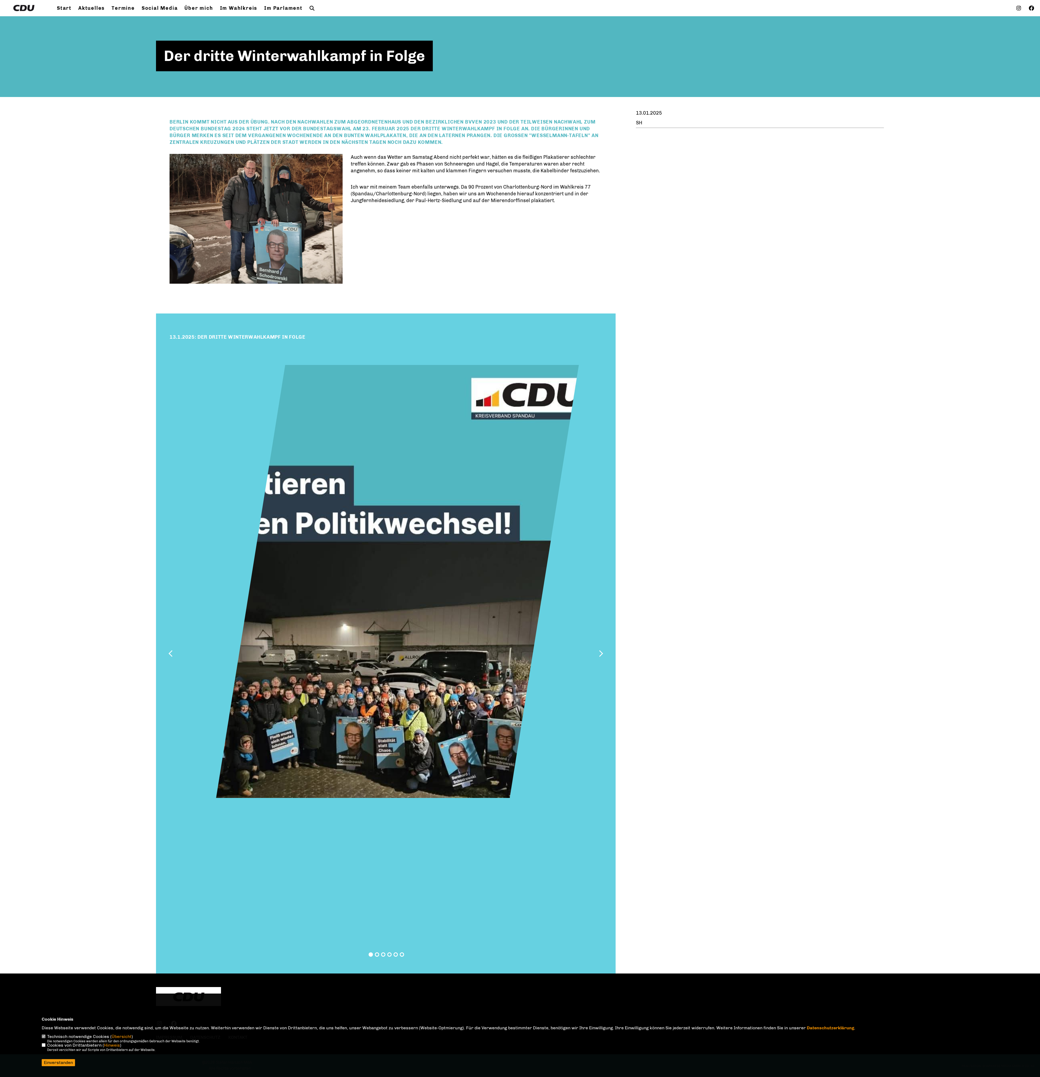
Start (64, 8)
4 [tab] (389, 954)
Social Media (160, 8)
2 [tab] (377, 954)
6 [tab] (402, 954)
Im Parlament (283, 8)
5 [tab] (396, 954)
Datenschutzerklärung (830, 1027)
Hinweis (112, 1045)
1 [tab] (371, 954)
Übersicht (122, 1036)
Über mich (198, 8)
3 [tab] (383, 954)
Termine (123, 8)
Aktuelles (91, 8)
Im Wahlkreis (239, 8)
